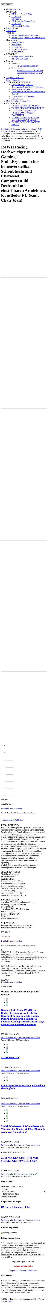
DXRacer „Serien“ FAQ (21, 14)
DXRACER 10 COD (20, 26)
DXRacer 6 (16, 23)
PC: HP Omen (17, 52)
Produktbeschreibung (10, 1037)
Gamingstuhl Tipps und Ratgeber (14, 129)
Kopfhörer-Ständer (19, 49)
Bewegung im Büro (19, 59)
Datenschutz (32, 1270)
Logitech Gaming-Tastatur (22, 84)
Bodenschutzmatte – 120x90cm (30, 70)
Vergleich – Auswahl (15, 77)
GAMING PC (17, 99)
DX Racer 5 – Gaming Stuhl (23, 21)
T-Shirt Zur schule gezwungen (24, 110)
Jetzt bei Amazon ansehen (11, 808)
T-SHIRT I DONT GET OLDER (25, 106)
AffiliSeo (8, 1301)
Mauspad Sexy (17, 42)
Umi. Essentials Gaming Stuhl (18, 101)
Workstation (16, 45)
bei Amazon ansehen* (28, 1174)
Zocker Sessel (12, 28)
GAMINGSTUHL (14, 9)
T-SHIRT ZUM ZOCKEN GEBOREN (28, 108)
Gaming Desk (17, 47)
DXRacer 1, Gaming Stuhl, (15, 1207)
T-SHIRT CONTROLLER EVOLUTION (22, 114)
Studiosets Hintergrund (20, 89)
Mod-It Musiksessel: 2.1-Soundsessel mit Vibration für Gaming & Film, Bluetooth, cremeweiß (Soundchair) (23, 1129)
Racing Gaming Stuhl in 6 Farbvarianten (28, 38)
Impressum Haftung (18, 1270)
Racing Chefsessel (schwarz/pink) (25, 35)
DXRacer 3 (16, 19)
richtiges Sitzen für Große (22, 56)
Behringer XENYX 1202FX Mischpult (27, 87)
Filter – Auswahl (13, 80)
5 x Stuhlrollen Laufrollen (27, 66)
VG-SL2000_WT (10, 1057)
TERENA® (11, 30)
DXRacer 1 (16, 16)
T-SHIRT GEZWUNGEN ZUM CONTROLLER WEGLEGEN (25, 118)
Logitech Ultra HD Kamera (22, 96)
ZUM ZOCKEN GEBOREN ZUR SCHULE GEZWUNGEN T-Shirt (19, 1159)
